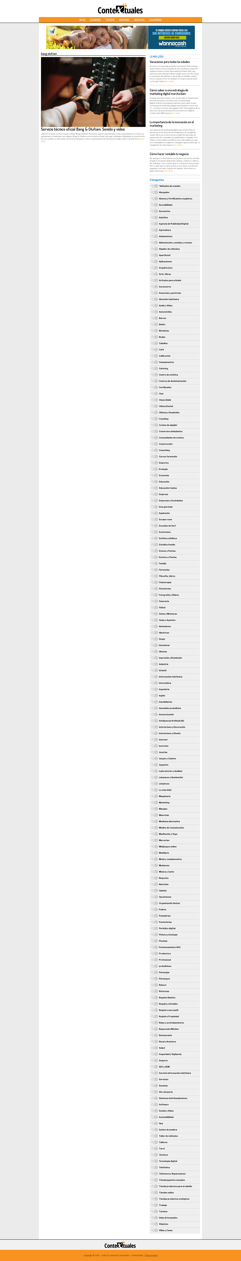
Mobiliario (164, 853)
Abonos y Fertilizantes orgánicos (175, 198)
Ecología (163, 469)
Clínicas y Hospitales (169, 412)
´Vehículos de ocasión (169, 186)
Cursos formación (168, 456)
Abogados (164, 192)
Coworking (155, 19)
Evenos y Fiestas (167, 551)
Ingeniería (164, 689)
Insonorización (166, 714)
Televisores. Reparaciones (172, 1174)
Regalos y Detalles (168, 1004)
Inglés (162, 695)
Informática (165, 683)
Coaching (163, 419)
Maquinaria (164, 796)
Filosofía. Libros (167, 576)
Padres (162, 909)
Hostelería (164, 645)
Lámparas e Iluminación (171, 777)
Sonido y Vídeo (166, 1111)
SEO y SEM (164, 1067)
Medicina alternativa (169, 821)
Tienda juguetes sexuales (172, 1180)
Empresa (163, 494)
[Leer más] (169, 81)
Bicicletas (164, 331)
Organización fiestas (169, 903)
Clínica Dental (166, 406)
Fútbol (162, 607)
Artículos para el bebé (170, 280)
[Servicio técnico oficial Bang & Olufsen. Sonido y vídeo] (93, 58)
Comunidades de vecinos (171, 437)
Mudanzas (164, 865)
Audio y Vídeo (166, 305)
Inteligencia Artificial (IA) (171, 721)
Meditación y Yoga (168, 834)
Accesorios (164, 211)
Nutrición (163, 884)
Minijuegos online (168, 846)
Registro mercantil (168, 1010)
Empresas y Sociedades (171, 500)
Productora (165, 953)
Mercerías (164, 840)
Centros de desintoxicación (172, 381)
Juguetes (163, 765)
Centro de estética (168, 375)
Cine (161, 393)
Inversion (163, 746)
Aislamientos (165, 236)
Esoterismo (165, 532)
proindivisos (165, 966)
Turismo (110, 19)
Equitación (164, 513)
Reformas (164, 991)
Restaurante (165, 1035)
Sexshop (163, 1085)
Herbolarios (165, 626)
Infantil (162, 670)
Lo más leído (165, 790)
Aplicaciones (165, 261)
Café (161, 349)
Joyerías (163, 752)
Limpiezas (164, 783)
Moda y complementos (170, 859)
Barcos (162, 318)
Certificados (165, 387)
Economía (95, 19)
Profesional (165, 960)
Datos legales (151, 1255)
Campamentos (166, 362)
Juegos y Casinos (167, 758)
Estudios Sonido (167, 544)
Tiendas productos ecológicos (174, 1199)
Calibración (164, 356)
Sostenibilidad (166, 1117)
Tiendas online (166, 1192)
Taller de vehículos (168, 1136)
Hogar (162, 639)
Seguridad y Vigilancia (170, 1054)
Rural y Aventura (167, 1041)
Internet (163, 739)
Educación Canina (168, 488)
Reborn (162, 985)
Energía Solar (166, 507)
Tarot (162, 1148)
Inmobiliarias (165, 702)
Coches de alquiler (168, 425)
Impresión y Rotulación (170, 658)
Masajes (163, 809)
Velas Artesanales (168, 1218)
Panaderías (165, 916)
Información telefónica (170, 677)
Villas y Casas (166, 1230)
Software (164, 1104)
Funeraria (164, 601)
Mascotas (164, 815)
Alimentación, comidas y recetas (175, 242)
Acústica (163, 217)
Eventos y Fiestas (168, 557)
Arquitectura (165, 268)
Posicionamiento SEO (169, 947)
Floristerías (165, 588)
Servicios (139, 19)
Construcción (166, 444)
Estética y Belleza (168, 538)
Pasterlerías (165, 922)
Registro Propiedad (169, 1016)
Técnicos (163, 1155)
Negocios (124, 19)
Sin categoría (166, 1092)
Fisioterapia (165, 582)
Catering (163, 368)
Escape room (165, 519)
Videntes (163, 1224)
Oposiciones (165, 897)
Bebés (162, 324)
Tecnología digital (168, 1161)
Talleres (163, 1142)
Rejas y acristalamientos (171, 1023)
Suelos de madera (168, 1129)
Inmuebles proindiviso (170, 708)
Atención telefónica (169, 299)
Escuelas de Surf (167, 526)
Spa (161, 1123)
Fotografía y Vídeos (169, 595)
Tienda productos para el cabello (175, 1186)
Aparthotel (164, 255)
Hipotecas (164, 632)
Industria (163, 664)
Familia (162, 563)
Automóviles (165, 312)
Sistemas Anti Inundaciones (173, 1098)
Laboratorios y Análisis (170, 771)
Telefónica (164, 1167)
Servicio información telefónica (175, 1073)
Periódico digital (167, 928)
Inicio (82, 19)
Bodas (162, 337)
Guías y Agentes (167, 620)
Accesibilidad (165, 205)
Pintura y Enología (168, 934)
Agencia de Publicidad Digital (173, 224)
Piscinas (163, 941)
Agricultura (165, 230)
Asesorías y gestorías (170, 293)
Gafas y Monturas (168, 614)
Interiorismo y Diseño (170, 733)
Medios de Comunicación (171, 828)
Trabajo (163, 1205)
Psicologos (164, 978)
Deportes (164, 463)
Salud (162, 1048)
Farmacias (164, 570)
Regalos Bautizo (167, 997)
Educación (164, 481)
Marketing (164, 802)
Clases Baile (165, 400)
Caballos (163, 343)
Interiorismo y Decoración (172, 727)
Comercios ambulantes (170, 431)
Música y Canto (166, 872)
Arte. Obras (165, 274)
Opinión (163, 890)
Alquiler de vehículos (169, 249)
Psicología (164, 972)
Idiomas (163, 651)
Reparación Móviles (169, 1029)
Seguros (163, 1060)
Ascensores (165, 286)
